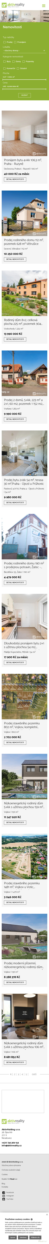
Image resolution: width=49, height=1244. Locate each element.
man (13, 1179)
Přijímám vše (35, 1237)
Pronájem (21, 42)
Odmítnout (23, 1237)
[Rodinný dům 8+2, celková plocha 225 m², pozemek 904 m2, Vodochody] (24, 293)
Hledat (24, 95)
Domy (18, 61)
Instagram (10, 1195)
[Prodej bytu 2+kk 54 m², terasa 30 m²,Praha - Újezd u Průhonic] (24, 453)
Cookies (5, 1174)
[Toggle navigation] (44, 5)
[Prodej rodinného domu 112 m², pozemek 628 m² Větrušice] (24, 213)
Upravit (12, 1237)
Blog (3, 1183)
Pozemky (30, 61)
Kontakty (5, 1186)
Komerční (11, 68)
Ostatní (23, 68)
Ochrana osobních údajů (11, 1170)
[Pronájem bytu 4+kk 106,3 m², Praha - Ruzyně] (24, 133)
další (34, 1074)
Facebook (10, 1192)
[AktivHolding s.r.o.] (13, 5)
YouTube (9, 1199)
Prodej (9, 42)
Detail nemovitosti (15, 179)
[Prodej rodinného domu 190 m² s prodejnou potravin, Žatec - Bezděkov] (24, 536)
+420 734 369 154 (10, 1143)
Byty (9, 61)
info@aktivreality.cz (12, 1146)
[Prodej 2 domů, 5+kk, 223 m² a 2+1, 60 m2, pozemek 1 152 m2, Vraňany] (24, 373)
